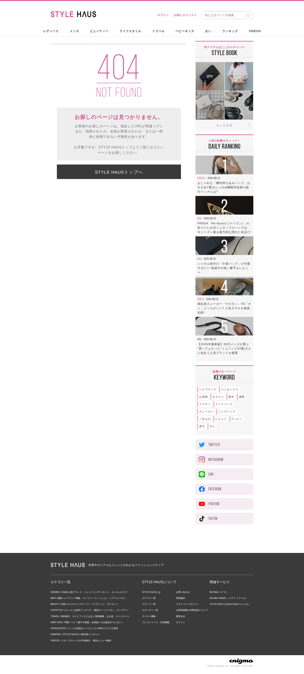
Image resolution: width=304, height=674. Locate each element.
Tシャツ (236, 418)
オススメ (218, 396)
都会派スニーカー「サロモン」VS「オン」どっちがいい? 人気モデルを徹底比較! (224, 308)
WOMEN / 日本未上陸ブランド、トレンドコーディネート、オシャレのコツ (89, 592)
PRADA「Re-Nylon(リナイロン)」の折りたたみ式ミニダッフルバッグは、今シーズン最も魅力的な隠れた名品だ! (224, 228)
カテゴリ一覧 (149, 598)
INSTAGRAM (215, 459)
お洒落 (203, 396)
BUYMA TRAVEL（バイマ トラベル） (229, 598)
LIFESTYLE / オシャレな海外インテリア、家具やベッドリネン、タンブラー (89, 610)
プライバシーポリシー (187, 604)
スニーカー (206, 411)
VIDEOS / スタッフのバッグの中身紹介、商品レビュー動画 (81, 640)
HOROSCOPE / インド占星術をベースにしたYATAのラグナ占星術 (84, 628)
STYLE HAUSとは (151, 592)
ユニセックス (229, 389)
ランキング (230, 31)
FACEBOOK (215, 489)
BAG (199, 218)
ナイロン (205, 404)
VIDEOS (255, 31)
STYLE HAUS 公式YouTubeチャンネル (229, 604)
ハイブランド (208, 389)
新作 (231, 396)
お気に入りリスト (185, 15)
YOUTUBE (214, 504)
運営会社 (180, 616)
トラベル (158, 31)
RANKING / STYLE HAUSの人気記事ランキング (75, 634)
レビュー (221, 418)
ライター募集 (149, 616)
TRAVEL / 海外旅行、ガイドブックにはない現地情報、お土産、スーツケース (90, 616)
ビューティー (99, 31)
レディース (51, 31)
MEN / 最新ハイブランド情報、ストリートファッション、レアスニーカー (88, 598)
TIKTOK (213, 518)
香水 (202, 426)
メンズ (74, 31)
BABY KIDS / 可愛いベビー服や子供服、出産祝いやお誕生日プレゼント (87, 622)
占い (208, 31)
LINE (211, 474)
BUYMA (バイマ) (218, 592)
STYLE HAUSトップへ (119, 172)
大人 (212, 426)
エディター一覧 (150, 610)
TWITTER (214, 444)
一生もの (205, 418)
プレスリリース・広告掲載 (155, 622)
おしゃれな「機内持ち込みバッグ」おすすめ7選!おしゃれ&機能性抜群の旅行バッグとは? (223, 187)
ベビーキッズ (185, 31)
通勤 (242, 396)
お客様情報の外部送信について (192, 610)
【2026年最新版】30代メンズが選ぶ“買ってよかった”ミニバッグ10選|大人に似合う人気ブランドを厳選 (224, 348)
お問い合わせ (183, 592)
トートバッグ (224, 404)
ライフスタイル (130, 31)
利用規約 (180, 598)
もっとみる (224, 125)
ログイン (163, 15)
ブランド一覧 (149, 604)
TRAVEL (201, 178)
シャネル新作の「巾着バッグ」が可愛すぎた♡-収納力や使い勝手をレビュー (223, 268)
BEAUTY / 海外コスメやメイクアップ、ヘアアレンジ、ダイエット (84, 604)
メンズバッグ (227, 411)
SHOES (200, 299)
